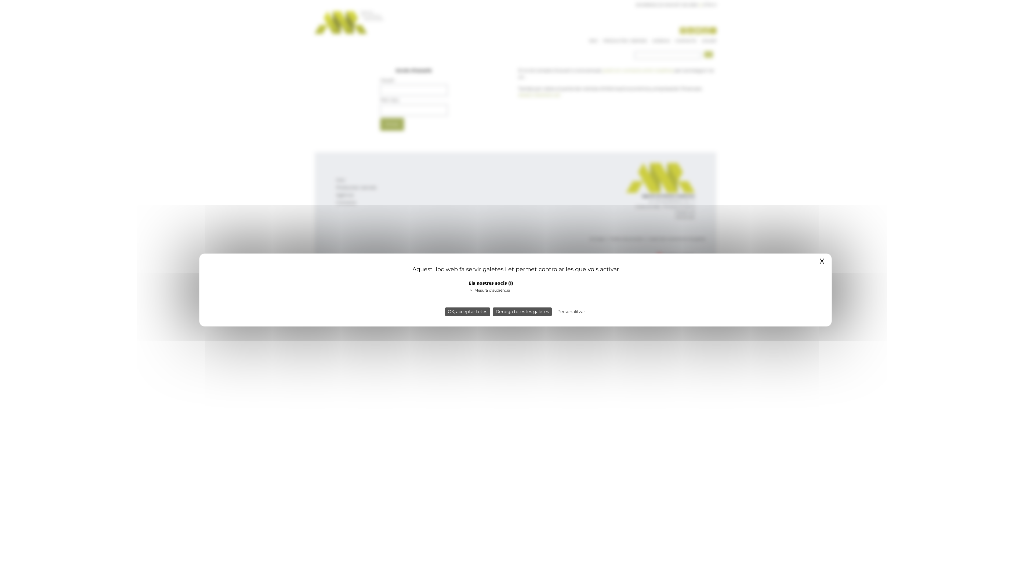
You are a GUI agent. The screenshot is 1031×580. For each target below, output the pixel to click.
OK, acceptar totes (467, 311)
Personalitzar (571, 311)
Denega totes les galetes (522, 311)
